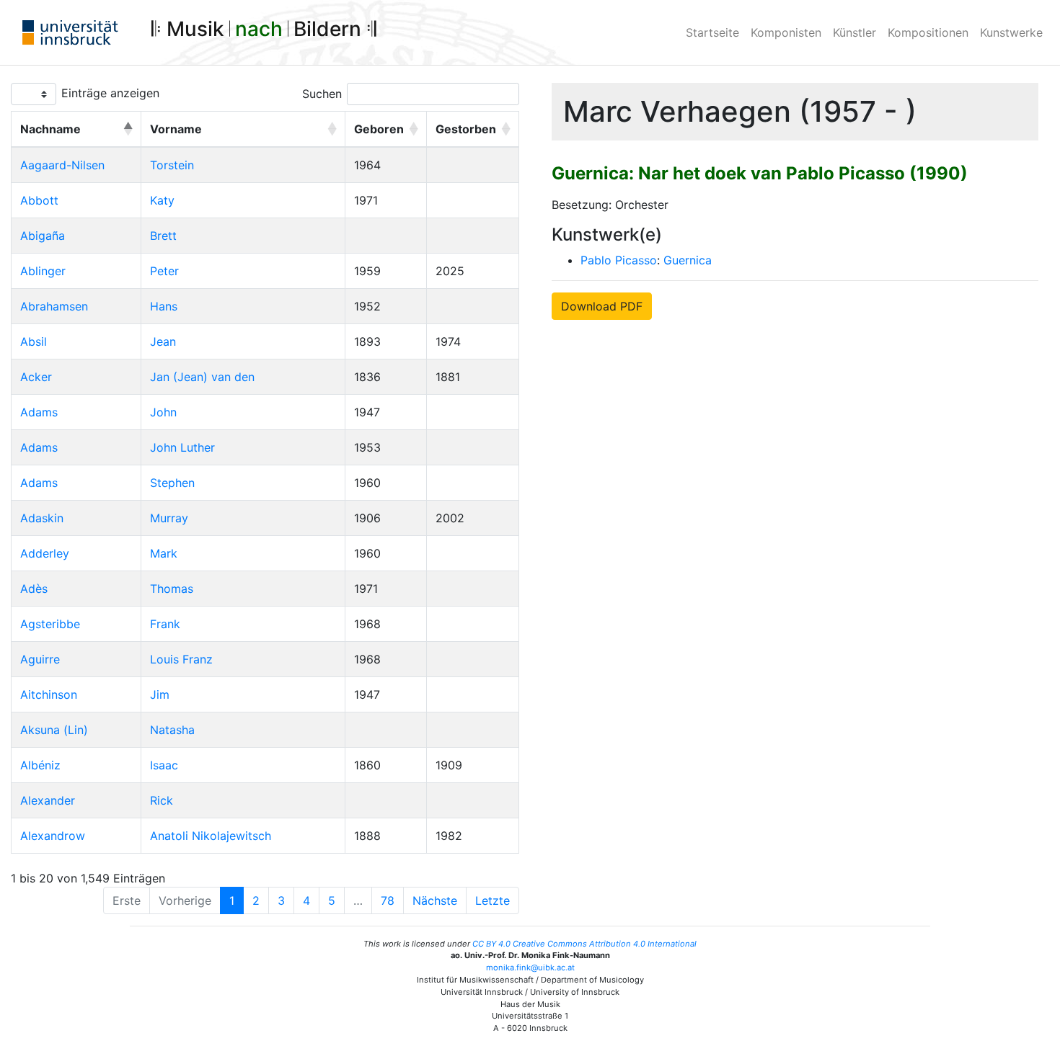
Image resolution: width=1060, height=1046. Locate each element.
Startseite (712, 32)
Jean (163, 341)
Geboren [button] (379, 129)
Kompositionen (928, 32)
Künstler (854, 32)
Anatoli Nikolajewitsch (210, 835)
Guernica (687, 260)
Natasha (172, 730)
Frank (165, 624)
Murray (169, 518)
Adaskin (41, 518)
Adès (34, 588)
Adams (39, 412)
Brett (163, 235)
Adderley (44, 553)
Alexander (47, 800)
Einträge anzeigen (110, 93)
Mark (163, 553)
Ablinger (43, 271)
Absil (33, 341)
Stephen (172, 482)
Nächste (434, 900)
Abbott (39, 200)
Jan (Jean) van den (202, 377)
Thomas (171, 588)
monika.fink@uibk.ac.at (530, 967)
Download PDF (601, 306)
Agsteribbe (50, 624)
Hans (163, 306)
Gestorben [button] (466, 129)
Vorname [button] (176, 129)
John (163, 412)
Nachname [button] (50, 129)
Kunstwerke (1011, 32)
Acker (36, 377)
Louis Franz (181, 659)
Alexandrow (52, 835)
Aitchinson (48, 694)
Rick (161, 800)
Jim (159, 694)
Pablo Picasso (618, 260)
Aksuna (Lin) (54, 730)
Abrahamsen (54, 306)
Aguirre (40, 659)
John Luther (182, 447)
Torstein (172, 165)
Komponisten (786, 32)
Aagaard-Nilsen (62, 165)
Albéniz (40, 765)
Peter (164, 271)
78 (387, 900)
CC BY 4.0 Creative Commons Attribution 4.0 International (584, 944)
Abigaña (42, 235)
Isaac (164, 765)
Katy (162, 200)
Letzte (492, 900)
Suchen (322, 93)
